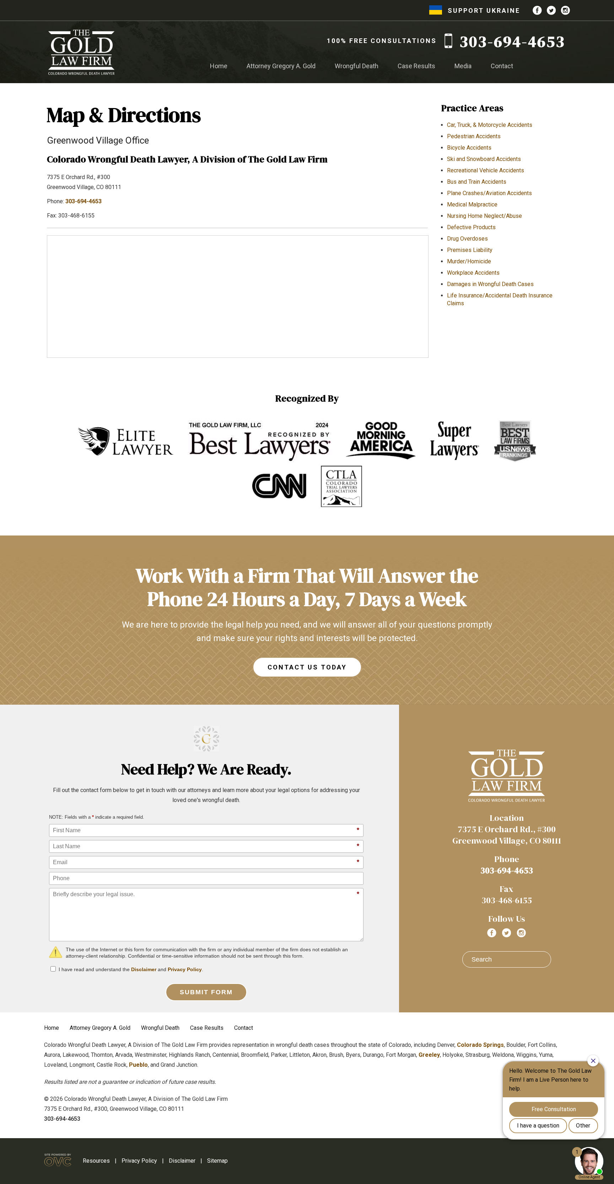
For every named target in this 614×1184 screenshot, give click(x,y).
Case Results (416, 66)
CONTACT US (307, 667)
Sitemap (217, 1160)
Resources (96, 1160)
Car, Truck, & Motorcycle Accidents (489, 125)
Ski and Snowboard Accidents (484, 159)
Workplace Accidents (473, 272)
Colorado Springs (480, 1045)
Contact (502, 66)
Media (463, 66)
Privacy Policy (185, 969)
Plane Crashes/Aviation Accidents (489, 193)
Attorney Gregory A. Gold (281, 66)
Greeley (429, 1054)
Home (218, 66)
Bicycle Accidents (469, 147)
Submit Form (206, 992)
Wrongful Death (356, 66)
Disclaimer (143, 969)
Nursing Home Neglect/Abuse (484, 215)
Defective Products (471, 227)
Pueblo (138, 1064)
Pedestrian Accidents (474, 136)
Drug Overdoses (467, 238)
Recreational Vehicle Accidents (485, 170)
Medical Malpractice (472, 204)
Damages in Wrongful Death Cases (490, 284)
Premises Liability (469, 250)
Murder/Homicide (469, 261)
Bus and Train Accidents (476, 181)
